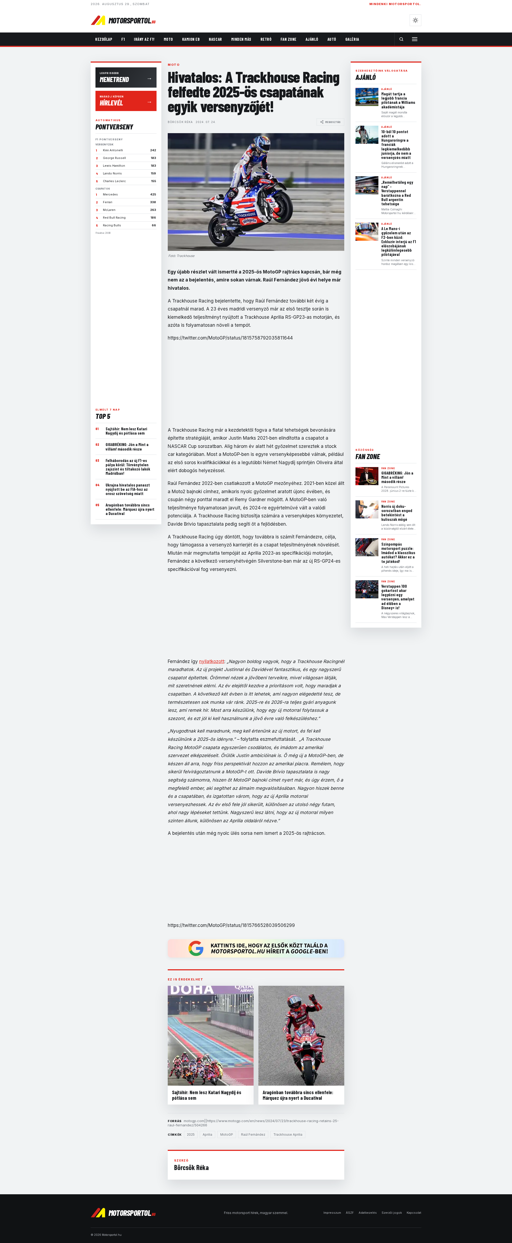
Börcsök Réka (180, 122)
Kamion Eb (191, 39)
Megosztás (333, 122)
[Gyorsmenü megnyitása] (414, 39)
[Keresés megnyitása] (401, 39)
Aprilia (207, 1134)
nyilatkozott (211, 661)
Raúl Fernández (253, 1134)
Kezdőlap (103, 39)
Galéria (352, 39)
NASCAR (215, 39)
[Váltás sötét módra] (415, 20)
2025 (191, 1134)
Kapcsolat (414, 1213)
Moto (168, 39)
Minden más (241, 39)
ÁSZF (350, 1213)
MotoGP (226, 1134)
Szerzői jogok (392, 1213)
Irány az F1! (144, 39)
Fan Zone (288, 39)
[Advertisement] (126, 319)
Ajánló (312, 39)
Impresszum (332, 1213)
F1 (123, 39)
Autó (331, 39)
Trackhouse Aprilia (287, 1134)
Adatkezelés (368, 1213)
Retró (266, 39)
